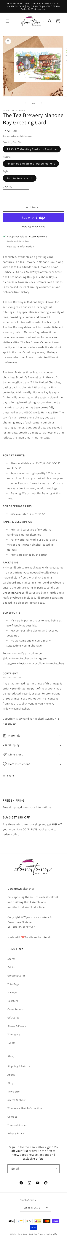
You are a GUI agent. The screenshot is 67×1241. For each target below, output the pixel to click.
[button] (7, 21)
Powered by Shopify (47, 1234)
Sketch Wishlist (16, 1100)
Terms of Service (17, 1125)
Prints (11, 967)
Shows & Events (16, 1026)
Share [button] (10, 775)
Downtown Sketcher (27, 1234)
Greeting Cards (16, 975)
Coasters (12, 1001)
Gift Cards (13, 1017)
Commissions (15, 1009)
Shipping (7, 136)
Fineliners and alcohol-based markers (31, 163)
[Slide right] (42, 103)
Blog (10, 1083)
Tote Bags (13, 984)
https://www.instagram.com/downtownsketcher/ (33, 663)
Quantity (7, 186)
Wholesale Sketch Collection (24, 1108)
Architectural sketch (20, 178)
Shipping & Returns (19, 1066)
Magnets (12, 992)
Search (11, 958)
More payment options (33, 226)
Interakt (47, 937)
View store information (20, 246)
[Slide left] (25, 103)
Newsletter (14, 1091)
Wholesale (13, 1034)
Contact (12, 1116)
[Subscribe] (55, 1168)
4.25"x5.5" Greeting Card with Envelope (32, 149)
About (11, 1074)
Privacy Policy (15, 1133)
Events (11, 1043)
